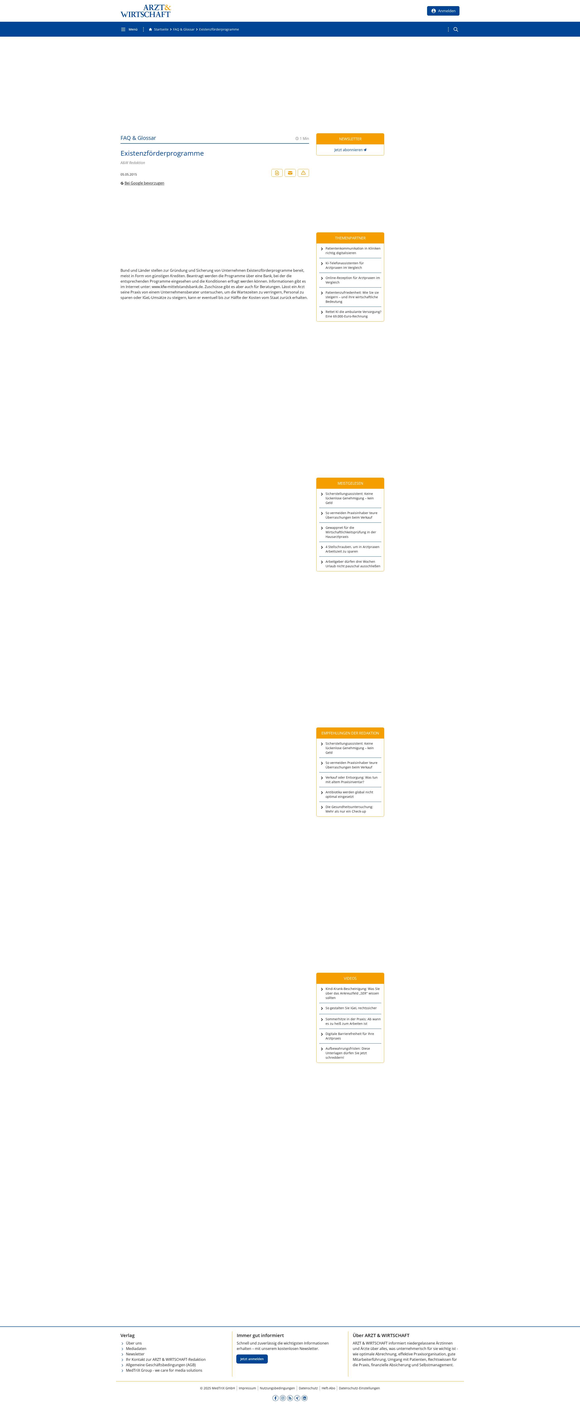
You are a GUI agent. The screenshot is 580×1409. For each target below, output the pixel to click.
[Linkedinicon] (304, 1398)
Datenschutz (308, 1388)
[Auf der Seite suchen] (455, 29)
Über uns (134, 1343)
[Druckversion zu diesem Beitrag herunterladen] (277, 173)
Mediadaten (136, 1348)
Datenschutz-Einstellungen (359, 1388)
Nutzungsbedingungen (277, 1388)
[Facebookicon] (275, 1398)
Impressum (247, 1388)
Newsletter (135, 1354)
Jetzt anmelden (252, 1359)
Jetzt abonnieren (348, 149)
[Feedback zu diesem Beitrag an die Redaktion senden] (303, 173)
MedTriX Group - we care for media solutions (164, 1370)
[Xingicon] (297, 1398)
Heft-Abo (328, 1388)
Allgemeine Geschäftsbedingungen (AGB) (161, 1364)
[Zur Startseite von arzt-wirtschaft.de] (146, 11)
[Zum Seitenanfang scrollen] (571, 1400)
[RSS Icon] (290, 1398)
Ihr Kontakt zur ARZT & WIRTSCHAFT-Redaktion (166, 1359)
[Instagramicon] (282, 1398)
